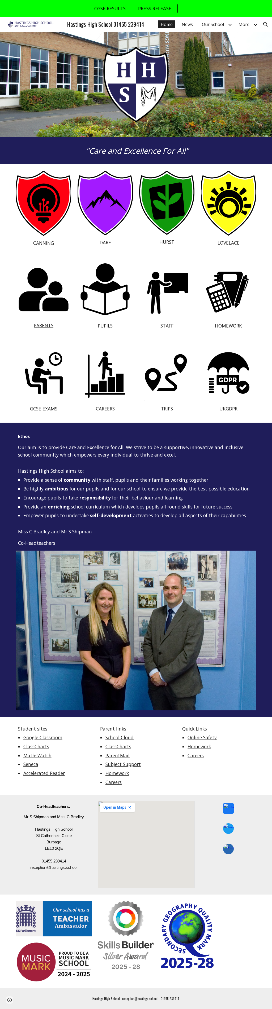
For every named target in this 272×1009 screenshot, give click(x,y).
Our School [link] (213, 24)
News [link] (187, 24)
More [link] (244, 24)
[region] (136, 8)
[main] (136, 151)
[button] (265, 24)
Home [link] (167, 24)
